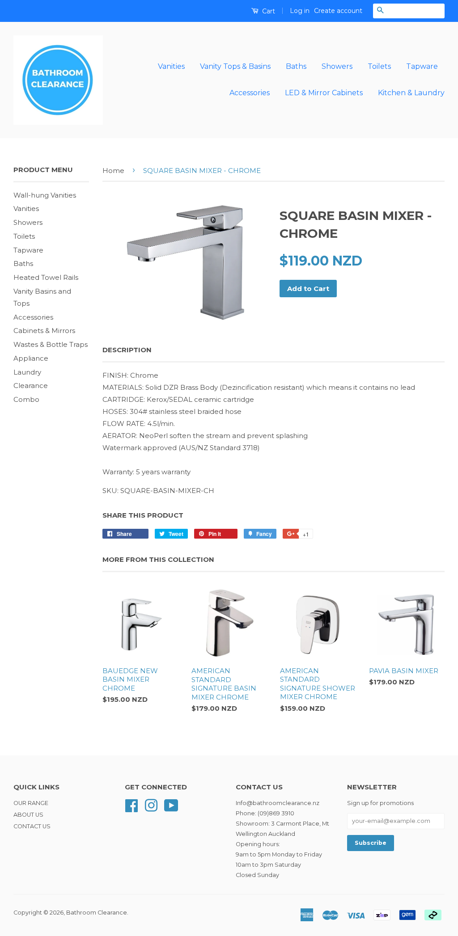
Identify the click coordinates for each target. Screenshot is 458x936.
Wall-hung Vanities (44, 195)
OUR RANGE (30, 803)
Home (113, 170)
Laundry (27, 372)
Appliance (30, 358)
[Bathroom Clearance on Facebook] (131, 804)
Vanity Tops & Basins (235, 66)
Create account (338, 11)
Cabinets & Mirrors (44, 330)
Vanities (171, 66)
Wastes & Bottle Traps (50, 344)
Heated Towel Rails (45, 277)
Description (127, 350)
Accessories (249, 93)
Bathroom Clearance (96, 912)
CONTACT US (32, 826)
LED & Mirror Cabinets (324, 93)
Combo (26, 399)
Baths (296, 66)
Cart (267, 11)
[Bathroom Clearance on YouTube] (171, 804)
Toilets (379, 66)
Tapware (422, 66)
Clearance (30, 385)
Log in (300, 11)
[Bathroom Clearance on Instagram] (151, 804)
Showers (337, 66)
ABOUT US (28, 814)
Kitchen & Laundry (411, 93)
